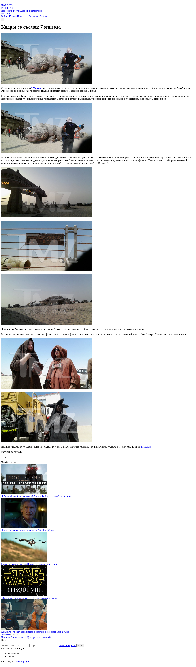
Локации (26, 10)
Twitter (10, 656)
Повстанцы (23, 16)
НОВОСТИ (7, 5)
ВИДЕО (5, 13)
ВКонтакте (13, 653)
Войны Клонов (9, 16)
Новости (5, 637)
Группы (17, 10)
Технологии (37, 10)
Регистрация (22, 661)
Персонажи (7, 10)
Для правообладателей (39, 637)
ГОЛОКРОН (8, 8)
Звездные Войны (38, 16)
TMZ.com (36, 88)
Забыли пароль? (67, 645)
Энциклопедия (18, 637)
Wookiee (5, 634)
